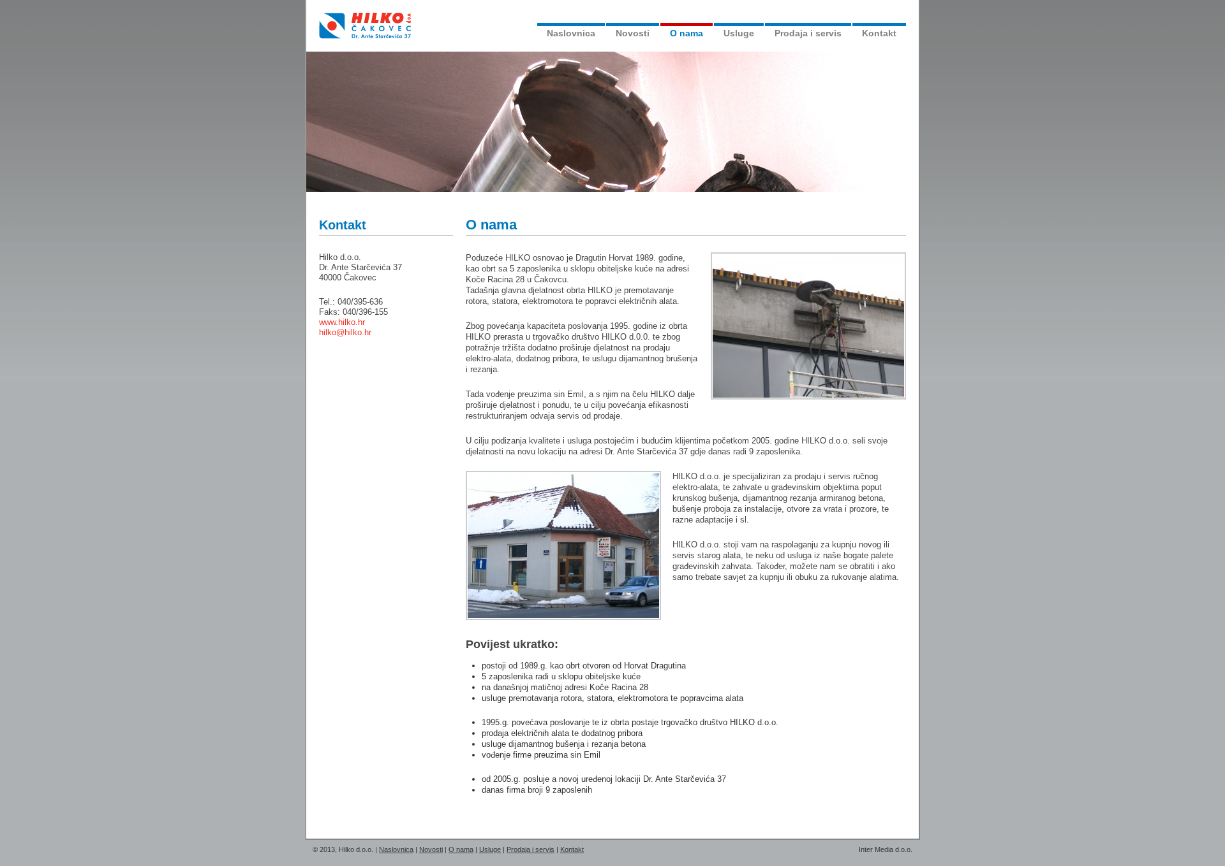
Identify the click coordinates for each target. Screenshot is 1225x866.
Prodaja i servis (808, 33)
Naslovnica (571, 33)
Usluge (739, 33)
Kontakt (879, 33)
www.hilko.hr (342, 322)
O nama (686, 33)
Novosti (633, 33)
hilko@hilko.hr (345, 332)
